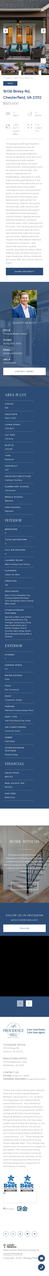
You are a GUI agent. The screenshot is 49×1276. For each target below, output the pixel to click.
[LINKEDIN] (20, 1233)
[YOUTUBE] (27, 1233)
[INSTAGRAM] (13, 1233)
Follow (24, 928)
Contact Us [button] (24, 886)
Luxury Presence (13, 1253)
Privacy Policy (31, 1257)
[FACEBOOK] (5, 1233)
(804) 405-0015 (12, 343)
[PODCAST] (34, 1233)
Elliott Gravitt (24, 322)
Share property (24, 271)
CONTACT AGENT (24, 371)
